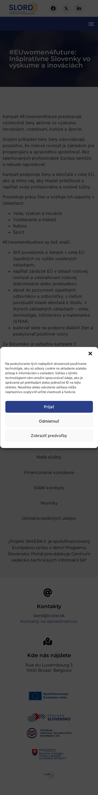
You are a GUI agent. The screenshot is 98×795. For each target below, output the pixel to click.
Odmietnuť (49, 421)
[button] (90, 353)
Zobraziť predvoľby (49, 435)
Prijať (49, 406)
